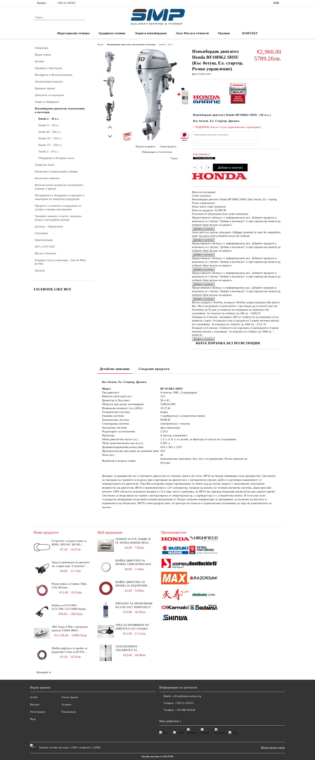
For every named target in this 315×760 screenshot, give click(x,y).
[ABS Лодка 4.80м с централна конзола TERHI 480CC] (42, 633)
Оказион (224, 33)
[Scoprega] (175, 564)
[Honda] (175, 539)
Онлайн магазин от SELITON (157, 756)
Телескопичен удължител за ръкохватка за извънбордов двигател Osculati (132, 648)
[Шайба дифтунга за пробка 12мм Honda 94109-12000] (106, 567)
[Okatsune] (203, 595)
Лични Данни (69, 697)
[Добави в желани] (278, 158)
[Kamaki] (175, 608)
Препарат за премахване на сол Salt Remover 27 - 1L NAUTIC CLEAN (134, 605)
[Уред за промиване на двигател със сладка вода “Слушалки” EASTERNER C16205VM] (106, 631)
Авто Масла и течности (192, 33)
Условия (66, 704)
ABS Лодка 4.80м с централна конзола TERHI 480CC (70, 628)
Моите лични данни (273, 747)
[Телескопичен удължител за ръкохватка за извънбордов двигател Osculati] (106, 653)
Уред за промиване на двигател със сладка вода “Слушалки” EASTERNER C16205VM (132, 627)
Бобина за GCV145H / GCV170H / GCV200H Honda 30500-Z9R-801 (69, 607)
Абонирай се (43, 672)
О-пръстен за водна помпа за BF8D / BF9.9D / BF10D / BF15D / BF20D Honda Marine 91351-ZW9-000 (69, 543)
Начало (101, 45)
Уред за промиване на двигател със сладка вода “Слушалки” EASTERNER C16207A (70, 564)
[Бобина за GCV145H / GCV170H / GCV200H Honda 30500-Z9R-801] (42, 612)
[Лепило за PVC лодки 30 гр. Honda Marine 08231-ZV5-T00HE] (106, 545)
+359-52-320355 (66, 3)
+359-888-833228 (185, 710)
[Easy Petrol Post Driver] (203, 550)
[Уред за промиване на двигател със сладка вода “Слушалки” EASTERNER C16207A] (42, 569)
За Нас (34, 697)
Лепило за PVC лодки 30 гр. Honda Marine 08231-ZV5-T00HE (133, 541)
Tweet (174, 158)
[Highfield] (203, 539)
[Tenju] (175, 595)
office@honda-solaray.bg (187, 696)
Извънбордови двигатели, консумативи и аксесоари (131, 45)
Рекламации (68, 711)
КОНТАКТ (250, 33)
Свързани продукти (154, 369)
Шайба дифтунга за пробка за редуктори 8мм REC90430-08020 (131, 584)
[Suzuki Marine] (175, 550)
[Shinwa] (175, 618)
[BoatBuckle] (203, 564)
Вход (33, 719)
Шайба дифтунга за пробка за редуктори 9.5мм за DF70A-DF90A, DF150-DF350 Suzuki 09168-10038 (69, 650)
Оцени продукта (168, 146)
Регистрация (37, 711)
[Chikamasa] (203, 608)
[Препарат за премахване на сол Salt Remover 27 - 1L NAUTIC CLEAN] (106, 610)
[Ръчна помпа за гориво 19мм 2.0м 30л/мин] (42, 590)
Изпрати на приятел (145, 146)
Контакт (35, 704)
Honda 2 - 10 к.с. (166, 45)
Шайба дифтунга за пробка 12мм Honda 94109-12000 (134, 562)
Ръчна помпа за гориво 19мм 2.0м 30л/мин (69, 586)
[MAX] (175, 578)
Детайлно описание (115, 369)
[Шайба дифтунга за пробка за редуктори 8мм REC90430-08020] (106, 588)
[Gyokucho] (203, 578)
